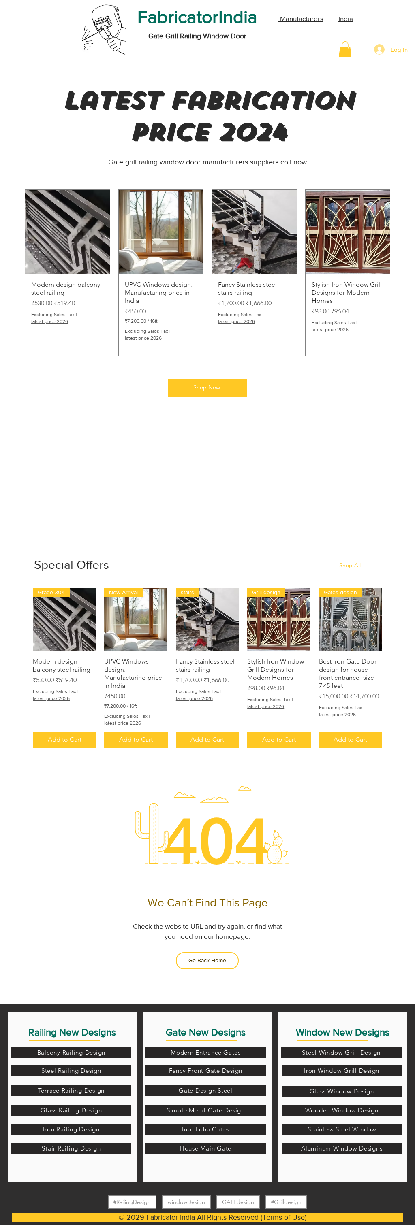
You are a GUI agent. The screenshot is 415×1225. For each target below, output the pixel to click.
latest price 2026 (49, 321)
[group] (207, 273)
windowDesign (186, 1202)
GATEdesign (238, 1202)
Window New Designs (342, 1032)
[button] (345, 49)
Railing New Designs (72, 1032)
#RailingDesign (132, 1202)
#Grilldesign (286, 1202)
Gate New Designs (206, 1032)
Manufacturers (300, 18)
